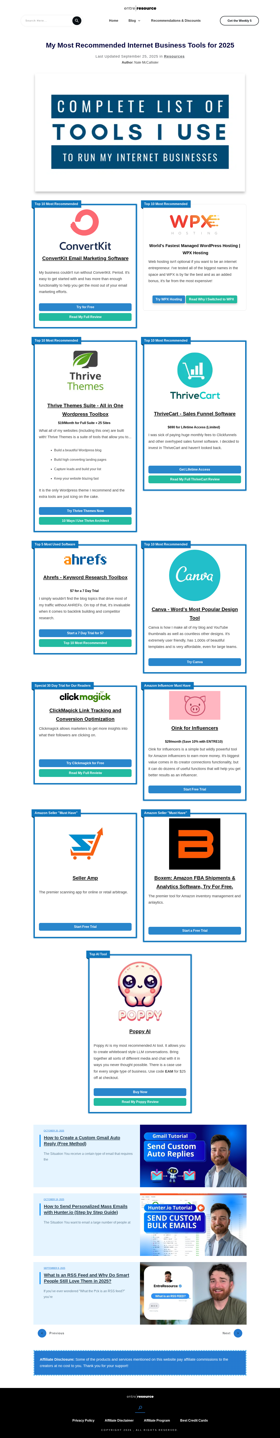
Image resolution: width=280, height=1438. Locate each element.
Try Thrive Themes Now (85, 511)
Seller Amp (85, 878)
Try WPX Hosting (169, 299)
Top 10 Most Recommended (85, 643)
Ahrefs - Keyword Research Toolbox (85, 577)
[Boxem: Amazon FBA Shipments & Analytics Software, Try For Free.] (194, 845)
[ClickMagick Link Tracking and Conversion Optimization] (85, 697)
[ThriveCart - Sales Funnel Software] (194, 376)
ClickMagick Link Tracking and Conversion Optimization (85, 715)
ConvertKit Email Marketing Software (85, 258)
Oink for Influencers (194, 728)
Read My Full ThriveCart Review (195, 479)
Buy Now (140, 1092)
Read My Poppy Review (140, 1102)
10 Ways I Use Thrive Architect (85, 520)
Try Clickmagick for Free (85, 763)
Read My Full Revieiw (85, 773)
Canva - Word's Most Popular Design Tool (195, 614)
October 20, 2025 (54, 1130)
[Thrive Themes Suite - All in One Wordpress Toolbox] (85, 372)
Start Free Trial (194, 789)
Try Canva (195, 662)
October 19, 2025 (54, 1199)
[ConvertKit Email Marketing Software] (85, 230)
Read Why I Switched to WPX (211, 299)
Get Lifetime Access (194, 469)
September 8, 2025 (54, 1268)
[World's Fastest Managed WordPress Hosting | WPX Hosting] (194, 225)
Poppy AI (140, 1031)
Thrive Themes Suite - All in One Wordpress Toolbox (85, 410)
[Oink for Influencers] (194, 706)
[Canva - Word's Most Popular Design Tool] (194, 576)
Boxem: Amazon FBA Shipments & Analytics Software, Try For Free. (194, 882)
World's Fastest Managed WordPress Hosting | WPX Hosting (194, 249)
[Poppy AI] (140, 992)
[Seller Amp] (85, 845)
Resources (174, 56)
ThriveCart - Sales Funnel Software (195, 413)
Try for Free (85, 307)
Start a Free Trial (194, 930)
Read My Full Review (85, 317)
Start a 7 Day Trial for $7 (85, 633)
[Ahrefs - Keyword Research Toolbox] (85, 560)
